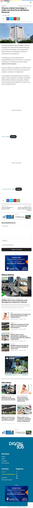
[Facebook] (7, 18)
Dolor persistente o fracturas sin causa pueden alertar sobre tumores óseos (21, 316)
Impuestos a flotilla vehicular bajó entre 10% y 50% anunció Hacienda (24, 209)
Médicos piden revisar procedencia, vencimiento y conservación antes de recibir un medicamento (21, 337)
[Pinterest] (14, 18)
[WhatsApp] (18, 18)
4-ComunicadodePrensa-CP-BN (8, 189)
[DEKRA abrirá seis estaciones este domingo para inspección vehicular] (16, 287)
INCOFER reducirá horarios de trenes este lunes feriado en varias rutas (19, 347)
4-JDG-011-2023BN (5, 136)
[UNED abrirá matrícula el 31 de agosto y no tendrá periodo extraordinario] (5, 326)
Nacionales (4, 298)
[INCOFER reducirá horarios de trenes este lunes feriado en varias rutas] (5, 347)
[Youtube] (17, 478)
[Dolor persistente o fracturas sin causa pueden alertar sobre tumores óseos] (5, 316)
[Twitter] (11, 18)
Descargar (13, 136)
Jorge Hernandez (10, 298)
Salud (12, 312)
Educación (13, 322)
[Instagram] (17, 474)
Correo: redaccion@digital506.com (9, 473)
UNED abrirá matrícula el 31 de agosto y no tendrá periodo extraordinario (20, 326)
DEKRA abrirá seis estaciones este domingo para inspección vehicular (14, 301)
